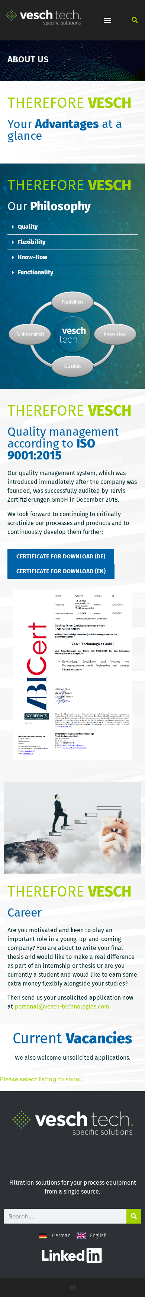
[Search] (133, 1216)
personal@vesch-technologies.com (61, 1006)
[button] (107, 20)
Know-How (32, 257)
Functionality (35, 272)
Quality (28, 226)
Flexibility (31, 241)
